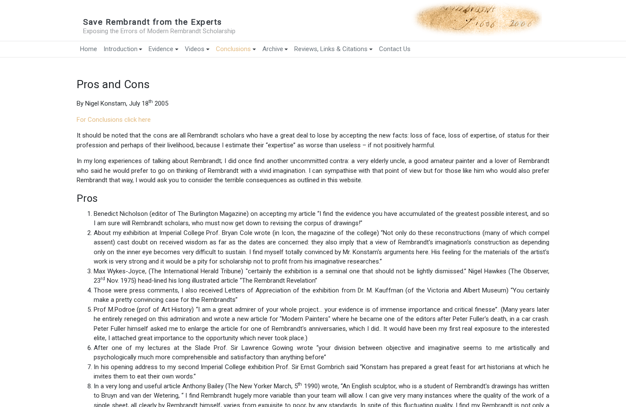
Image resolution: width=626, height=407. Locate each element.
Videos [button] (194, 49)
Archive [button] (272, 49)
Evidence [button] (161, 49)
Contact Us (395, 49)
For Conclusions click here (114, 119)
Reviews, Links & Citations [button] (331, 49)
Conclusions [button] (233, 49)
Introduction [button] (120, 49)
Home (88, 49)
